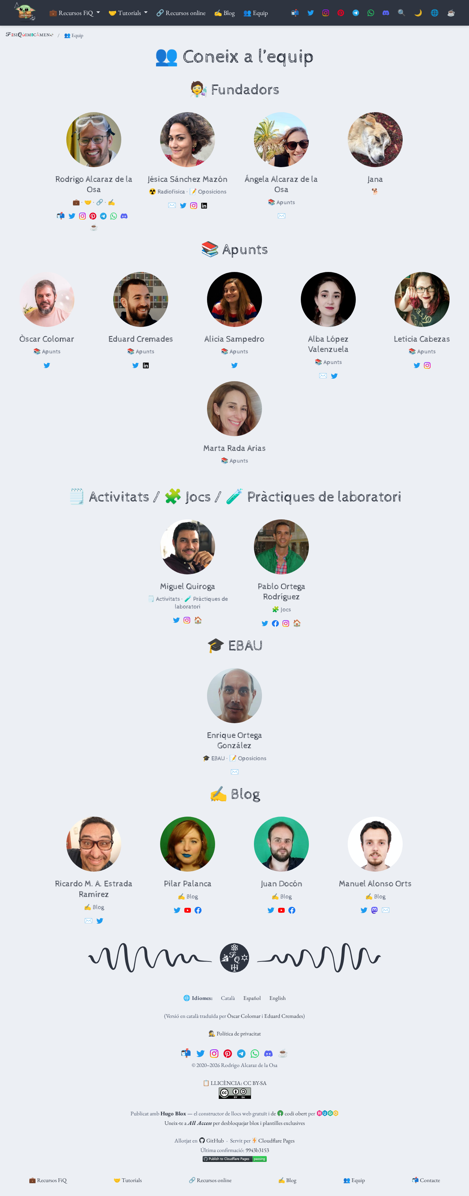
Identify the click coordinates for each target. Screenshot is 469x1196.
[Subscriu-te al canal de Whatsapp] (371, 13)
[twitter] (200, 1053)
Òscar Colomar (46, 339)
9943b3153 (257, 1150)
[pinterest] (228, 1053)
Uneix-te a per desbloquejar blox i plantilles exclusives (235, 1123)
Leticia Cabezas (422, 339)
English (277, 998)
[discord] (268, 1053)
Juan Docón (281, 884)
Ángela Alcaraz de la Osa (281, 184)
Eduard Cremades (140, 339)
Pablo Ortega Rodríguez (282, 592)
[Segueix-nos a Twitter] (310, 13)
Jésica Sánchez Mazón (188, 179)
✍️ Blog (287, 1180)
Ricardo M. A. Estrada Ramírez (94, 889)
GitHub (214, 1140)
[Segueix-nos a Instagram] (325, 13)
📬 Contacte (426, 1180)
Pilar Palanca (188, 884)
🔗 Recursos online (210, 1180)
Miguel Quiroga (187, 587)
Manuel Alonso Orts (375, 884)
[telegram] (241, 1053)
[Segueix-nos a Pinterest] (340, 13)
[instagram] (214, 1053)
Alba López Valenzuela (328, 344)
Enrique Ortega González (234, 741)
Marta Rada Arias (234, 448)
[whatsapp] (255, 1053)
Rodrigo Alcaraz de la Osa (94, 184)
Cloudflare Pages (276, 1140)
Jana (375, 179)
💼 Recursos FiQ (48, 1180)
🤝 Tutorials (128, 1180)
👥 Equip (354, 1180)
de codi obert (289, 1113)
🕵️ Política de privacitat (234, 1033)
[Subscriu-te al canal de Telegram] (355, 13)
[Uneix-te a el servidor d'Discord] (386, 13)
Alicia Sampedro (234, 339)
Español (252, 998)
